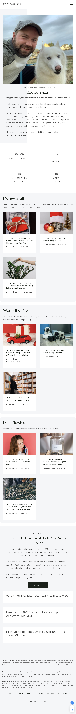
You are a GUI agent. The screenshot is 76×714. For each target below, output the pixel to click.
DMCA (41, 694)
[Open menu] (71, 4)
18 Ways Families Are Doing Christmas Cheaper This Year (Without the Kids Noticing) (18, 352)
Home (11, 694)
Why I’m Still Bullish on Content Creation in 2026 (37, 596)
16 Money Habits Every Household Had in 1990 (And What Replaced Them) (54, 461)
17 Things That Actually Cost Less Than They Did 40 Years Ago (18, 461)
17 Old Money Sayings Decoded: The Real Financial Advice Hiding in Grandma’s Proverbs (19, 285)
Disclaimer (62, 694)
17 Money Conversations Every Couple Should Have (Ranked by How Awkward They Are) (19, 240)
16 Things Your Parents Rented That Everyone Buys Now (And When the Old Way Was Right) (19, 507)
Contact (30, 694)
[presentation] (19, 223)
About (20, 694)
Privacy (50, 694)
